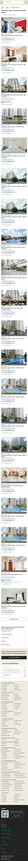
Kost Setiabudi (4, 686)
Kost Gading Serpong (18, 731)
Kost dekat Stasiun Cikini (6, 775)
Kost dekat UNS (17, 758)
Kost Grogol (4, 705)
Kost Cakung (16, 714)
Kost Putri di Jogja (5, 781)
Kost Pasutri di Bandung (18, 790)
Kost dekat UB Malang (6, 751)
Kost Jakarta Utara (5, 720)
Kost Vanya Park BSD (5, 735)
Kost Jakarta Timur (5, 712)
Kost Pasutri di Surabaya (18, 781)
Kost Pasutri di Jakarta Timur (7, 784)
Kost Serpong (16, 733)
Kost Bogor (4, 743)
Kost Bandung (4, 796)
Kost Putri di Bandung (6, 786)
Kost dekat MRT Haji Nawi (19, 775)
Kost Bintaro (16, 686)
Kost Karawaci (4, 733)
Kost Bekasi (4, 739)
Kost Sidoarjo (4, 801)
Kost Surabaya (17, 796)
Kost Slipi (16, 708)
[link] (17, 811)
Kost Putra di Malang (18, 788)
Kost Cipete (16, 688)
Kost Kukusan (4, 745)
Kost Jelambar (17, 707)
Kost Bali (15, 801)
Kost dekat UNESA (17, 749)
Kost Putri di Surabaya (6, 783)
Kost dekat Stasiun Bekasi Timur (20, 777)
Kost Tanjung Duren (17, 703)
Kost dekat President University (7, 769)
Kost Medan (4, 799)
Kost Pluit (16, 722)
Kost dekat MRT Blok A (6, 773)
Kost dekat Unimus (5, 767)
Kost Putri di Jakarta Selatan (19, 783)
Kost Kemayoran (5, 697)
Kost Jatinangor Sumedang (19, 799)
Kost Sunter (4, 722)
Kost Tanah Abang (5, 699)
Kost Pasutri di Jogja (5, 790)
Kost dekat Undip (17, 751)
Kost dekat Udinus (17, 767)
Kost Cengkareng (17, 705)
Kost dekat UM (4, 754)
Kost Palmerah (4, 707)
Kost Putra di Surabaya (18, 786)
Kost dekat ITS (17, 754)
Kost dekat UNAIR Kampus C (19, 756)
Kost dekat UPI (4, 758)
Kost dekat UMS (4, 764)
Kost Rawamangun (17, 712)
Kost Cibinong (16, 745)
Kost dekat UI (4, 752)
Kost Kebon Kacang (17, 697)
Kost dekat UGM (4, 749)
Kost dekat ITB (4, 756)
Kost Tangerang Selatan (6, 731)
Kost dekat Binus (17, 762)
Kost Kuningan (4, 688)
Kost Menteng (16, 695)
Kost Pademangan (17, 724)
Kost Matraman (4, 716)
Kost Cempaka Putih (5, 695)
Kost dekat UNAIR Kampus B (19, 752)
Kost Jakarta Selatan (5, 684)
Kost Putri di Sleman (18, 784)
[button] (17, 815)
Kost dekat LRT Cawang (6, 777)
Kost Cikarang (16, 739)
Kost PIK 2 (3, 724)
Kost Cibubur (4, 714)
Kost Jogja (4, 794)
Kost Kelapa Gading (17, 720)
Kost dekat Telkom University (7, 762)
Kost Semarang (17, 794)
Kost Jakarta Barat (5, 703)
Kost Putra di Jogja (5, 788)
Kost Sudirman (17, 699)
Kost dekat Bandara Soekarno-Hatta (20, 773)
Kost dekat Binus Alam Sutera (19, 764)
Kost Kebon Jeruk (5, 708)
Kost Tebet (16, 684)
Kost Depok (16, 743)
